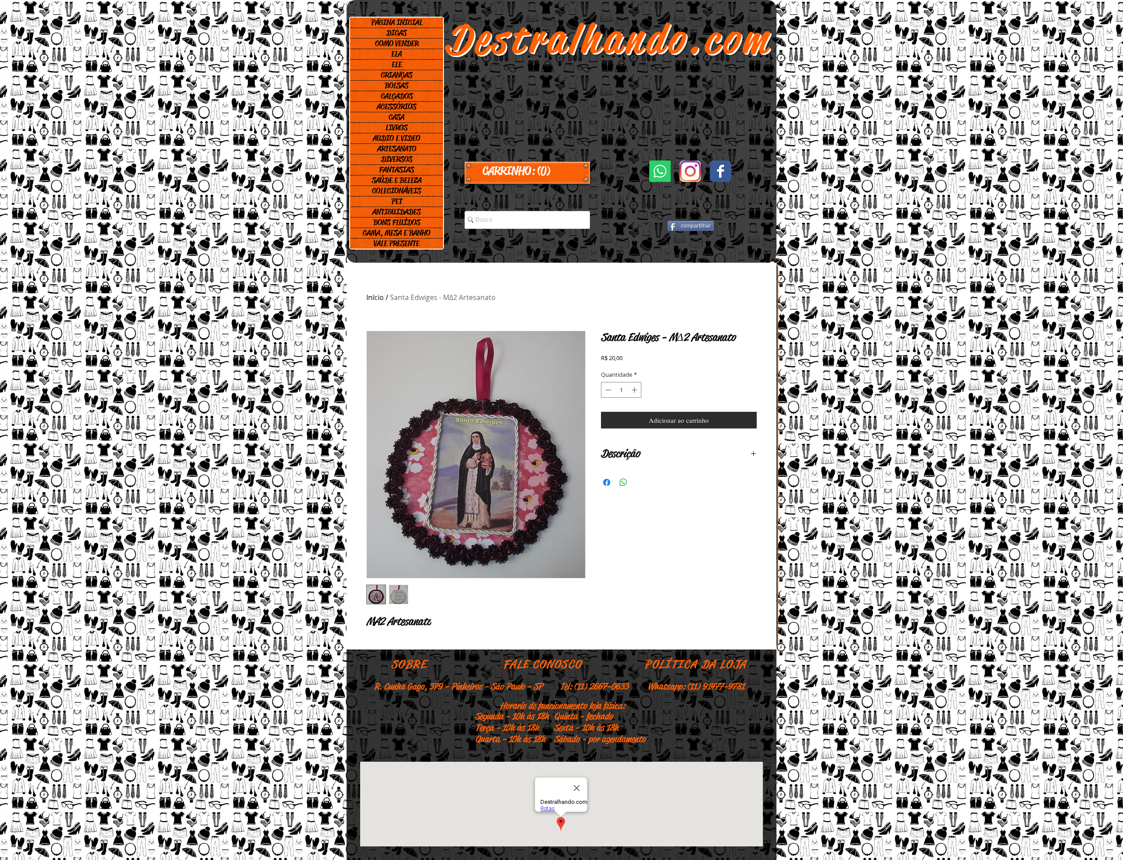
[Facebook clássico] (720, 171)
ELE (397, 64)
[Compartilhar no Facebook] (606, 482)
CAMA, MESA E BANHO (396, 233)
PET (396, 201)
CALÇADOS (397, 96)
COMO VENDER (396, 43)
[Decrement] (607, 389)
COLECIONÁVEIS (396, 191)
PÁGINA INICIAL (396, 22)
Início (375, 297)
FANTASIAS (396, 170)
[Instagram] (690, 171)
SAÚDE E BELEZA (397, 180)
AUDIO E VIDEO (396, 138)
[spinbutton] (621, 389)
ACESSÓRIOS (396, 106)
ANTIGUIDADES (396, 212)
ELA (396, 54)
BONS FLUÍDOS (396, 222)
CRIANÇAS (396, 75)
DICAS (396, 33)
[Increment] (635, 389)
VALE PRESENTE (396, 243)
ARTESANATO (396, 148)
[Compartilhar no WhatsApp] (623, 482)
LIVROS (397, 127)
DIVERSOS (396, 159)
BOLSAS (396, 85)
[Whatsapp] (660, 171)
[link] (527, 171)
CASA (396, 117)
